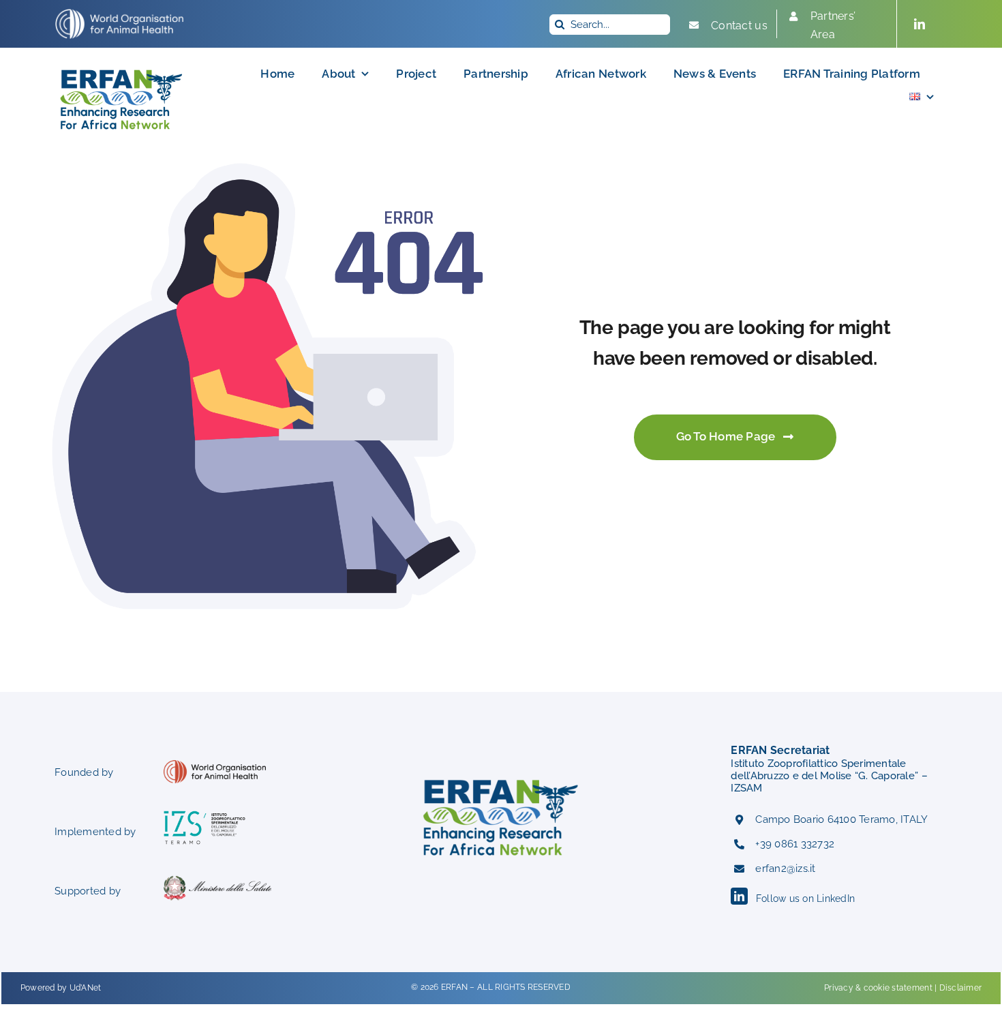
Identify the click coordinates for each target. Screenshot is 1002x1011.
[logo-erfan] (122, 67)
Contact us (739, 25)
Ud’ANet (86, 988)
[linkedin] (919, 23)
